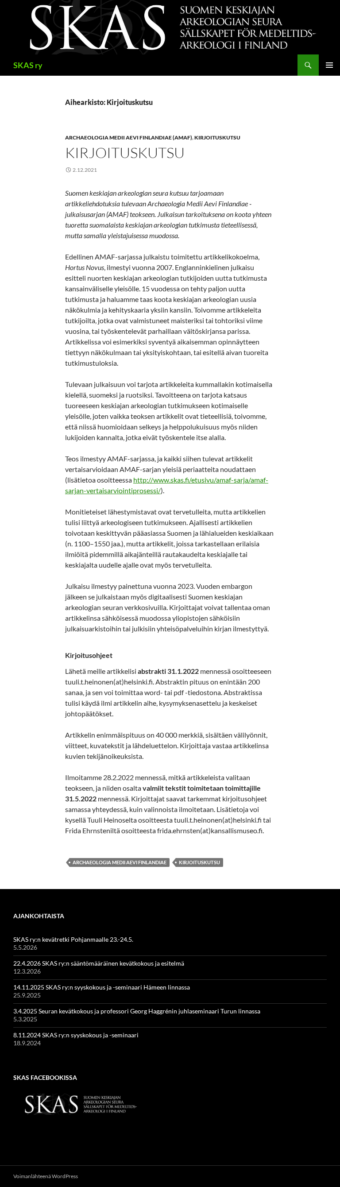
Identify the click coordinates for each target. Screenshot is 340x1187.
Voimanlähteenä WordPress (45, 1176)
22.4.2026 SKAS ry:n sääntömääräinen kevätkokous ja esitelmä (98, 963)
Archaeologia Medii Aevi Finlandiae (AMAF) (128, 137)
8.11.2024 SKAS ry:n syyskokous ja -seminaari (76, 1035)
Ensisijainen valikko (329, 65)
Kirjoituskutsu (217, 137)
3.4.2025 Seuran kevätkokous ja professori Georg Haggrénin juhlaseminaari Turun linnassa (136, 1011)
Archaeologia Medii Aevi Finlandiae (119, 862)
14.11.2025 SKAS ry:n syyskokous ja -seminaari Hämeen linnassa (101, 987)
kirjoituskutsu (199, 862)
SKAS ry (27, 65)
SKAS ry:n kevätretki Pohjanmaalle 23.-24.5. (73, 939)
